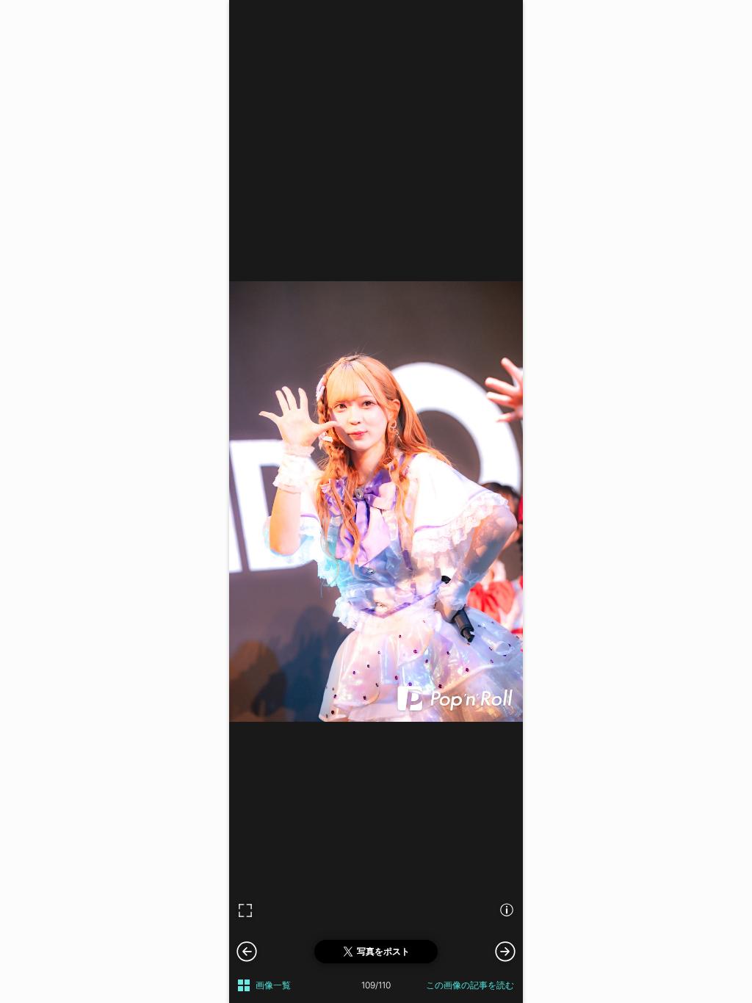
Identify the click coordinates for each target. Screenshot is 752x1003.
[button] (505, 951)
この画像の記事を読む (470, 985)
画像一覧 (273, 985)
